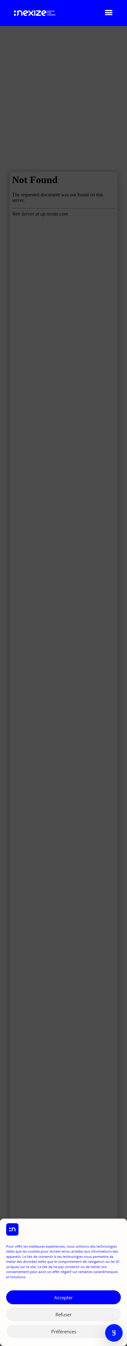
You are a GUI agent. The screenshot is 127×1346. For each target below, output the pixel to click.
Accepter (63, 1297)
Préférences (63, 1331)
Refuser (63, 1314)
